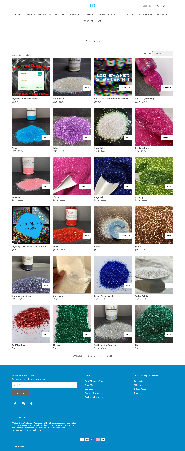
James (138, 246)
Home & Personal (108, 15)
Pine (137, 345)
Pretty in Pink (142, 148)
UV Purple (58, 296)
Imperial (98, 197)
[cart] (171, 5)
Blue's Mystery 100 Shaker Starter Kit (112, 98)
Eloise (97, 246)
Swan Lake (99, 148)
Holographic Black (21, 296)
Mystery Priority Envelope (25, 98)
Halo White (58, 98)
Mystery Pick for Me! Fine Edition (29, 246)
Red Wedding (18, 345)
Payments (138, 381)
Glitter (90, 15)
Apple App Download (94, 397)
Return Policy (140, 389)
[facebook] (15, 404)
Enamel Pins (129, 15)
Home (17, 15)
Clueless (57, 197)
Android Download (93, 393)
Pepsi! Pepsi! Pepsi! (103, 296)
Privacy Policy (18, 447)
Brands (137, 393)
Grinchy (139, 197)
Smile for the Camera (105, 345)
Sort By (147, 53)
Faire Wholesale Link (34, 15)
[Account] (164, 5)
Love (55, 246)
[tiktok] (31, 404)
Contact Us (89, 389)
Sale (98, 21)
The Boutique (56, 15)
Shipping (138, 385)
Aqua (14, 148)
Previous (77, 356)
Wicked (57, 345)
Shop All (88, 21)
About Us (89, 385)
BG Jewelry (75, 15)
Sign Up (20, 393)
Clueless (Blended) (144, 98)
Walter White (141, 296)
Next (109, 356)
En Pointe (17, 197)
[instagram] (23, 404)
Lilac (55, 148)
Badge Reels (145, 15)
